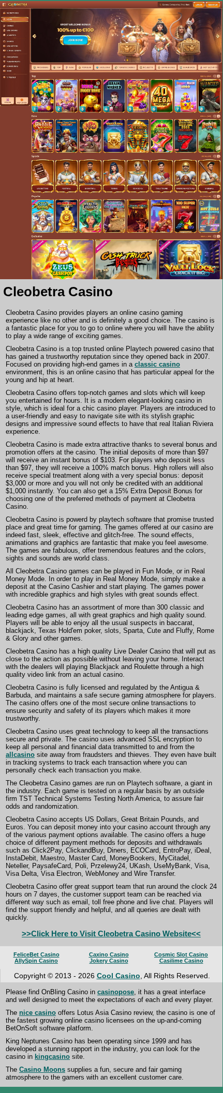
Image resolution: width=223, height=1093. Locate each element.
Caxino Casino (109, 954)
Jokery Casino (109, 961)
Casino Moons (42, 1069)
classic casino (157, 364)
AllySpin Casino (36, 961)
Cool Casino (118, 975)
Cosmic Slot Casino (181, 954)
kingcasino (52, 1056)
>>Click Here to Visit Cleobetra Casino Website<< (111, 933)
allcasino (20, 754)
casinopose (115, 992)
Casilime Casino (181, 961)
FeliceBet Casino (36, 954)
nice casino (37, 1012)
